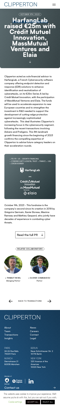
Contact (34, 334)
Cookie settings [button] (15, 402)
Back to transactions (30, 301)
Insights (8, 338)
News (33, 327)
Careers (34, 331)
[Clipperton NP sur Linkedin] (31, 381)
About (7, 327)
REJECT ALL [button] (48, 402)
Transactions (11, 334)
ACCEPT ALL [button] (32, 402)
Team (7, 331)
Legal (33, 338)
